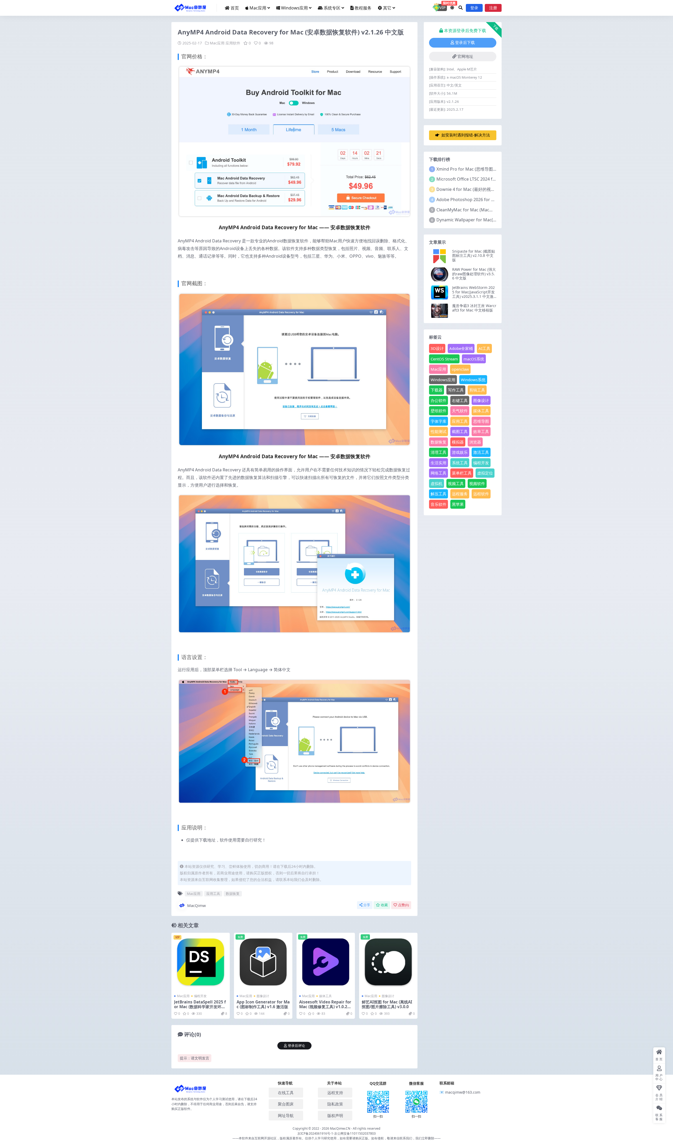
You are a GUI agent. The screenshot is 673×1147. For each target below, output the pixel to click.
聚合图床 (286, 1104)
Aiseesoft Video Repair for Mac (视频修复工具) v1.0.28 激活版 (325, 1006)
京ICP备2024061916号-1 (315, 1133)
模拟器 (458, 442)
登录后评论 (296, 1046)
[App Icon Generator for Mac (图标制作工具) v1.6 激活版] (263, 962)
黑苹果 (458, 504)
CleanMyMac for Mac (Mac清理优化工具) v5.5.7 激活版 (489, 210)
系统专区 (332, 8)
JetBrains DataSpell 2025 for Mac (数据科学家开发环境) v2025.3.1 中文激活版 (200, 1006)
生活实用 (438, 462)
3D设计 (437, 348)
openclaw (460, 369)
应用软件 (233, 42)
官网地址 (465, 56)
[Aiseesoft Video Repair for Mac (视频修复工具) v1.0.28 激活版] (326, 962)
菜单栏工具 (462, 473)
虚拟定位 (485, 473)
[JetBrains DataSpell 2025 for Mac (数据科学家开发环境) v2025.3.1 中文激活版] (200, 962)
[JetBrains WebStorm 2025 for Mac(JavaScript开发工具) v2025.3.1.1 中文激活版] (439, 292)
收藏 (384, 905)
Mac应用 (257, 8)
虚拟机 (436, 483)
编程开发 (200, 996)
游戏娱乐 (460, 452)
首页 (235, 8)
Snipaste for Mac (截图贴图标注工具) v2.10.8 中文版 (473, 256)
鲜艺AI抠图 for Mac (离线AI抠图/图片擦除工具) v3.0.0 (387, 1004)
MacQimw (196, 905)
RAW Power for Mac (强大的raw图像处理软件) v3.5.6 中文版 (474, 274)
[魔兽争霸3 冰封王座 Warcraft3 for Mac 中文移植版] (439, 311)
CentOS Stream (444, 358)
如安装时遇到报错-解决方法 (465, 135)
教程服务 (363, 8)
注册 (493, 8)
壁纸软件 (438, 410)
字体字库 (438, 421)
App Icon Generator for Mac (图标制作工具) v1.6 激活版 (263, 1004)
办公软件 (438, 400)
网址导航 (286, 1115)
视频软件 (477, 483)
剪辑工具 (477, 389)
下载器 (436, 389)
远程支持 (335, 1092)
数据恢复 (232, 893)
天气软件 (460, 410)
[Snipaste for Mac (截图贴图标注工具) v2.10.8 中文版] (439, 256)
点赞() (403, 905)
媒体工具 (325, 996)
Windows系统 (473, 379)
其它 (387, 8)
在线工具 (286, 1092)
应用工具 (213, 893)
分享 (366, 905)
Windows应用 (294, 8)
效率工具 (481, 431)
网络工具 (438, 473)
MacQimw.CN (340, 1128)
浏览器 (475, 442)
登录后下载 (465, 42)
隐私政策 (335, 1104)
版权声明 (335, 1115)
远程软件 (481, 493)
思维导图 (481, 421)
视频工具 (456, 483)
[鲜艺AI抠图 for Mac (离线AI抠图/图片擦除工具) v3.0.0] (388, 962)
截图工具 (460, 431)
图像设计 (263, 996)
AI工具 (484, 348)
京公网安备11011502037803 (355, 1133)
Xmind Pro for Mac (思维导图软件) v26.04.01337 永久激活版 (493, 169)
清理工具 (438, 452)
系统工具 (460, 462)
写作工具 (456, 389)
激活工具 (481, 452)
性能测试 (438, 431)
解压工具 (438, 493)
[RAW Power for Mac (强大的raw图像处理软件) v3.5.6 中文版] (439, 274)
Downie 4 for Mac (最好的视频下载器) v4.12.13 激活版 (488, 189)
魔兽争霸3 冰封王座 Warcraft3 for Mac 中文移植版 (474, 308)
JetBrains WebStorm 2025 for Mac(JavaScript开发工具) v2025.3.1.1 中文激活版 (473, 294)
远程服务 (460, 493)
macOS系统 (473, 358)
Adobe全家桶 (461, 348)
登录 (474, 8)
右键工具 (460, 400)
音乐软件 (438, 504)
